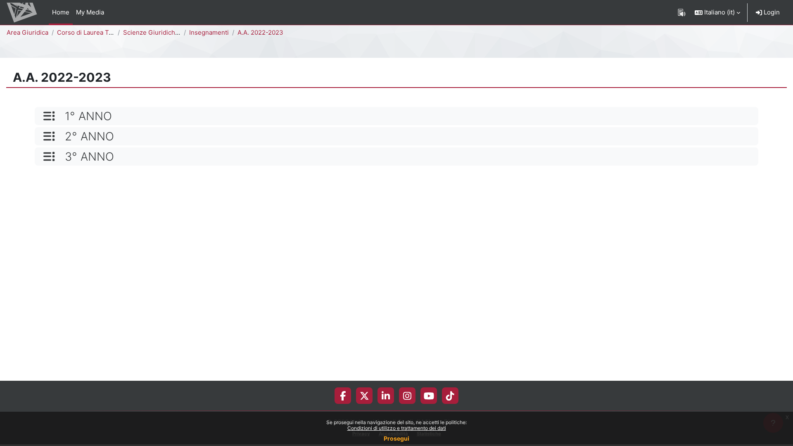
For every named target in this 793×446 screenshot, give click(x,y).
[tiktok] (450, 395)
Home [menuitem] (60, 12)
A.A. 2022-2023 (260, 32)
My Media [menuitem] (90, 12)
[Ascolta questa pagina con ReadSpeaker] (681, 12)
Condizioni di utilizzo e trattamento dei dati (396, 428)
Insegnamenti (209, 32)
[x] (364, 395)
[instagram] (407, 395)
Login (771, 12)
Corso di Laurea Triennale (95, 32)
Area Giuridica (27, 32)
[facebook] (343, 395)
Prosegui (396, 438)
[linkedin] (386, 395)
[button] (717, 12)
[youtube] (429, 395)
